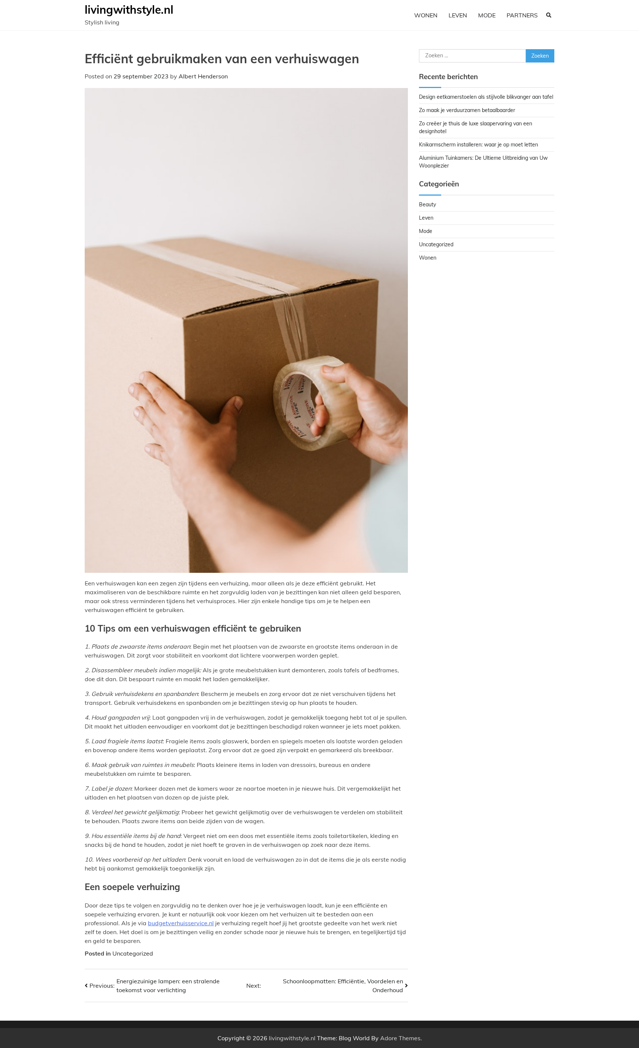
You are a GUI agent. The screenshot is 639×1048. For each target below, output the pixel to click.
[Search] (548, 15)
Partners (522, 15)
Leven (458, 15)
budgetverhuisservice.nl (181, 923)
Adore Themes (400, 1038)
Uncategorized (132, 953)
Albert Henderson (203, 76)
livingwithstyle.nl (129, 10)
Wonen (425, 15)
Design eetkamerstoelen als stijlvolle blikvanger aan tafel (486, 97)
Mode (487, 15)
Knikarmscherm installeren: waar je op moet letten (478, 144)
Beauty (427, 204)
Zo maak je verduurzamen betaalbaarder (467, 110)
